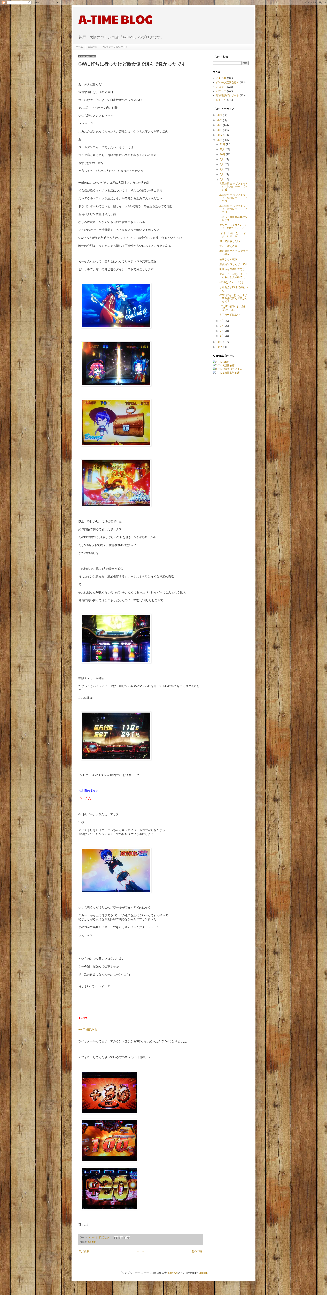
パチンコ (221, 91)
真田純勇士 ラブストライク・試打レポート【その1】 (233, 208)
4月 (222, 320)
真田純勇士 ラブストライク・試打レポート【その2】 (233, 197)
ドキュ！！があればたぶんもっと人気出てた (233, 276)
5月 (222, 179)
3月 (222, 325)
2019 (220, 125)
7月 (222, 169)
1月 (222, 335)
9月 (222, 159)
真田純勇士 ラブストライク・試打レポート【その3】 (233, 186)
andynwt (172, 1272)
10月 (223, 154)
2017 (220, 135)
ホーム (79, 46)
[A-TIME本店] (221, 361)
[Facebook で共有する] (125, 1237)
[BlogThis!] (118, 1237)
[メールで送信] (115, 1237)
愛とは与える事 (228, 246)
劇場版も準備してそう (232, 269)
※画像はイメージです (231, 282)
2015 (220, 342)
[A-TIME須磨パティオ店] (227, 369)
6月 (222, 174)
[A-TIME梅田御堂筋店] (226, 372)
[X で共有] (122, 1237)
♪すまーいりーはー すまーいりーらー (232, 235)
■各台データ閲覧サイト (115, 46)
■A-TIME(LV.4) (87, 1029)
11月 (222, 149)
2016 (220, 140)
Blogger (203, 1272)
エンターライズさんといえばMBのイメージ (233, 227)
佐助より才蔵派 (228, 259)
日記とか (92, 46)
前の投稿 (197, 1251)
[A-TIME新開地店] (224, 365)
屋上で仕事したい (229, 241)
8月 (222, 164)
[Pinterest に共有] (128, 1237)
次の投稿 (84, 1251)
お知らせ (221, 78)
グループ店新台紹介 (227, 82)
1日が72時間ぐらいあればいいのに (232, 308)
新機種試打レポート (227, 95)
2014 (220, 346)
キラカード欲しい (229, 314)
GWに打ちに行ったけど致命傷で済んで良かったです (233, 298)
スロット (93, 1237)
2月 (222, 330)
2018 (220, 130)
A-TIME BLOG (115, 19)
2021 (220, 115)
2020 (220, 120)
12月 (223, 144)
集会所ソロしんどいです (233, 264)
